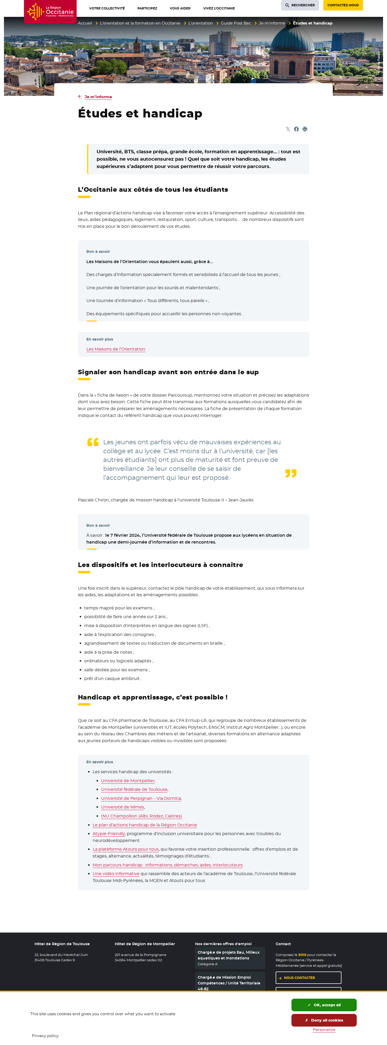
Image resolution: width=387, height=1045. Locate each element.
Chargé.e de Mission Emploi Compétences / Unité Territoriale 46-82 (229, 983)
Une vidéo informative (116, 873)
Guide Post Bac (236, 23)
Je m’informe (272, 23)
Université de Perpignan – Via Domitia (141, 798)
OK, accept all (327, 1005)
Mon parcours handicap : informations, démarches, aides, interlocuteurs (168, 864)
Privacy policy (45, 1035)
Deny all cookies (326, 1020)
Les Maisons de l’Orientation (115, 349)
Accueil (85, 23)
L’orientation (200, 23)
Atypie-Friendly (109, 833)
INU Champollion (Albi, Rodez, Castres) (141, 816)
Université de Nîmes (122, 807)
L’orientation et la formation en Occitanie (140, 23)
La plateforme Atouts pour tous (126, 849)
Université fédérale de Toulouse (134, 789)
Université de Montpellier (128, 780)
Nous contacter (299, 978)
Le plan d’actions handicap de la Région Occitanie (145, 824)
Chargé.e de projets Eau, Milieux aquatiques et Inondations (229, 955)
